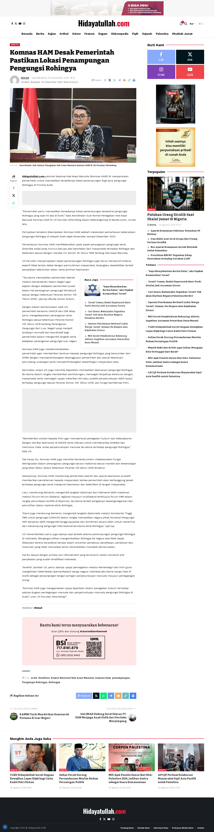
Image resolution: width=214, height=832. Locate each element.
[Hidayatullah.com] (106, 23)
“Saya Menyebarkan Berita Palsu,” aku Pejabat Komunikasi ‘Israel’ (118, 290)
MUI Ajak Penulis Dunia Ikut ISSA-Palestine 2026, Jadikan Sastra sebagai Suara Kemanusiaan (173, 362)
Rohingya (54, 682)
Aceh (34, 678)
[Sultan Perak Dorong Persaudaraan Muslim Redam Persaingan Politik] (82, 757)
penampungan (121, 678)
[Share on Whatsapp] (114, 80)
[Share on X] (110, 80)
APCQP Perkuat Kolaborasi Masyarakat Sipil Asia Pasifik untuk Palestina (177, 778)
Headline (44, 678)
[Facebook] (12, 23)
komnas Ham (103, 678)
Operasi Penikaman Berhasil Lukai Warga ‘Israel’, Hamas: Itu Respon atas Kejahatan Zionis (106, 327)
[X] (16, 23)
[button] (185, 23)
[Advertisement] (79, 198)
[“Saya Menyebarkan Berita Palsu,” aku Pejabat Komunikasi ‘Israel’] (92, 290)
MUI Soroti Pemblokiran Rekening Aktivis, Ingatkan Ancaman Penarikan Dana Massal (107, 339)
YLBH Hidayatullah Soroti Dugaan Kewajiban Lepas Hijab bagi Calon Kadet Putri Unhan (32, 778)
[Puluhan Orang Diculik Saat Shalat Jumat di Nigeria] (175, 194)
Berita (15, 44)
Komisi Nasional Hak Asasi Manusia (72, 678)
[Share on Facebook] (105, 80)
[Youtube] (190, 72)
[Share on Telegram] (119, 80)
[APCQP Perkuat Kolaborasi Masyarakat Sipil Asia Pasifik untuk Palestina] (181, 757)
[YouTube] (20, 23)
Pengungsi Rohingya (34, 682)
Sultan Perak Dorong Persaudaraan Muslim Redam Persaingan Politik (78, 778)
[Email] (124, 80)
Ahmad (25, 77)
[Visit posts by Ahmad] (14, 80)
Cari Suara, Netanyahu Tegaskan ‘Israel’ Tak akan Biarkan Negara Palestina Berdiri (105, 314)
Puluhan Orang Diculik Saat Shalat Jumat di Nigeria (170, 217)
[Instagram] (24, 23)
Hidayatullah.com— (34, 176)
